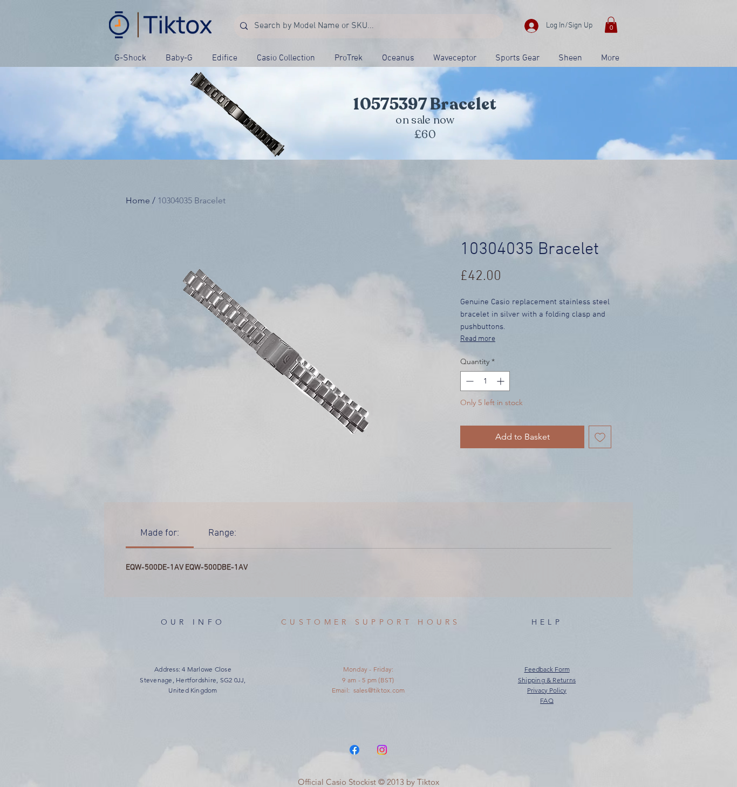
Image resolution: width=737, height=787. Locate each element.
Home (138, 200)
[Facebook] (354, 749)
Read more (477, 339)
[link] (159, 533)
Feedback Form (547, 669)
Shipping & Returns (547, 680)
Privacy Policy (547, 690)
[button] (611, 25)
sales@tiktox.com (379, 690)
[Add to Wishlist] (600, 437)
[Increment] (501, 381)
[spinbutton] (485, 381)
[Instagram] (382, 749)
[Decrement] (468, 381)
